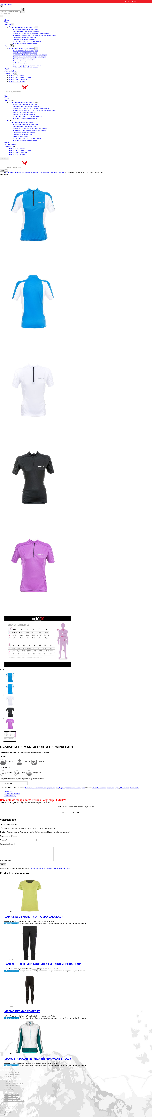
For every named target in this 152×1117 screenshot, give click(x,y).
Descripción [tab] (8, 792)
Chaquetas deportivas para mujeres (25, 124)
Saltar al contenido (6, 4)
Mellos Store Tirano (11, 1097)
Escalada (102, 788)
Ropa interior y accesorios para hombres (27, 116)
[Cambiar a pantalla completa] (5, 1114)
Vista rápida (149, 880)
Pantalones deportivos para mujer (25, 126)
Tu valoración (5, 860)
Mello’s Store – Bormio (17, 148)
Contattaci (8, 1076)
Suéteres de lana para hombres (24, 114)
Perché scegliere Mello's (12, 1074)
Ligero (117, 788)
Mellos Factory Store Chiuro (14, 1101)
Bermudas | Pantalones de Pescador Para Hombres (31, 108)
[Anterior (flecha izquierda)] (1, 1116)
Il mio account (9, 1106)
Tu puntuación (5, 836)
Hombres (7, 100)
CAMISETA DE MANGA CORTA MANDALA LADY (33, 916)
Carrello (7, 1108)
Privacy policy (9, 1088)
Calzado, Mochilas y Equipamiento (25, 118)
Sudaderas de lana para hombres (24, 112)
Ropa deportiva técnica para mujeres (21, 122)
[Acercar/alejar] (7, 1114)
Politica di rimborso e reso (13, 1083)
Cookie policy (9, 1090)
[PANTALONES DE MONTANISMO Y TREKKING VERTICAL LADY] (30, 959)
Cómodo (95, 788)
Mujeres (7, 120)
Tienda (6, 98)
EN (128, 1)
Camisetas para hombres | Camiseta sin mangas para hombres (34, 110)
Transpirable (134, 788)
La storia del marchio (11, 1072)
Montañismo (124, 788)
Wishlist (7, 1110)
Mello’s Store (9, 146)
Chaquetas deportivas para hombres (25, 104)
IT (125, 1)
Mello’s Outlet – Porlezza (18, 152)
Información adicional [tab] (12, 794)
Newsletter (8, 1112)
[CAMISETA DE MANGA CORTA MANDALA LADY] (30, 912)
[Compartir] (3, 1114)
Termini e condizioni (11, 1085)
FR (132, 1)
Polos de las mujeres (20, 136)
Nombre (3, 840)
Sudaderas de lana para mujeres (24, 132)
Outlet (6, 142)
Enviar (3, 864)
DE (135, 1)
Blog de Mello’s (10, 144)
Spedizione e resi (10, 1081)
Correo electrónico (7, 844)
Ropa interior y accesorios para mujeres (27, 138)
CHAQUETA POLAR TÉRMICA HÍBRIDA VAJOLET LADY (37, 1058)
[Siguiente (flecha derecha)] (3, 1116)
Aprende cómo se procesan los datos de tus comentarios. (50, 868)
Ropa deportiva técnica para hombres (22, 102)
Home (6, 96)
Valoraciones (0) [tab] (10, 796)
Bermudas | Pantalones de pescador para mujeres (30, 128)
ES (138, 1)
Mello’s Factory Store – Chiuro (20, 150)
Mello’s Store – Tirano (17, 154)
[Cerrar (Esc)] (1, 1114)
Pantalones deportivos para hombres (26, 106)
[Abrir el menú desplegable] (13, 100)
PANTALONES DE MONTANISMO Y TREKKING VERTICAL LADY (43, 964)
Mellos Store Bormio (11, 1095)
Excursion (110, 788)
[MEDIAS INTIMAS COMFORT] (30, 1007)
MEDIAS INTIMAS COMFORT (22, 1011)
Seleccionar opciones (11, 923)
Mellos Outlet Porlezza (12, 1099)
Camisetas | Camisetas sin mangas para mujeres (29, 130)
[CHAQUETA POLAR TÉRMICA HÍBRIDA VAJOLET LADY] (30, 1054)
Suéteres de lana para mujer (23, 134)
